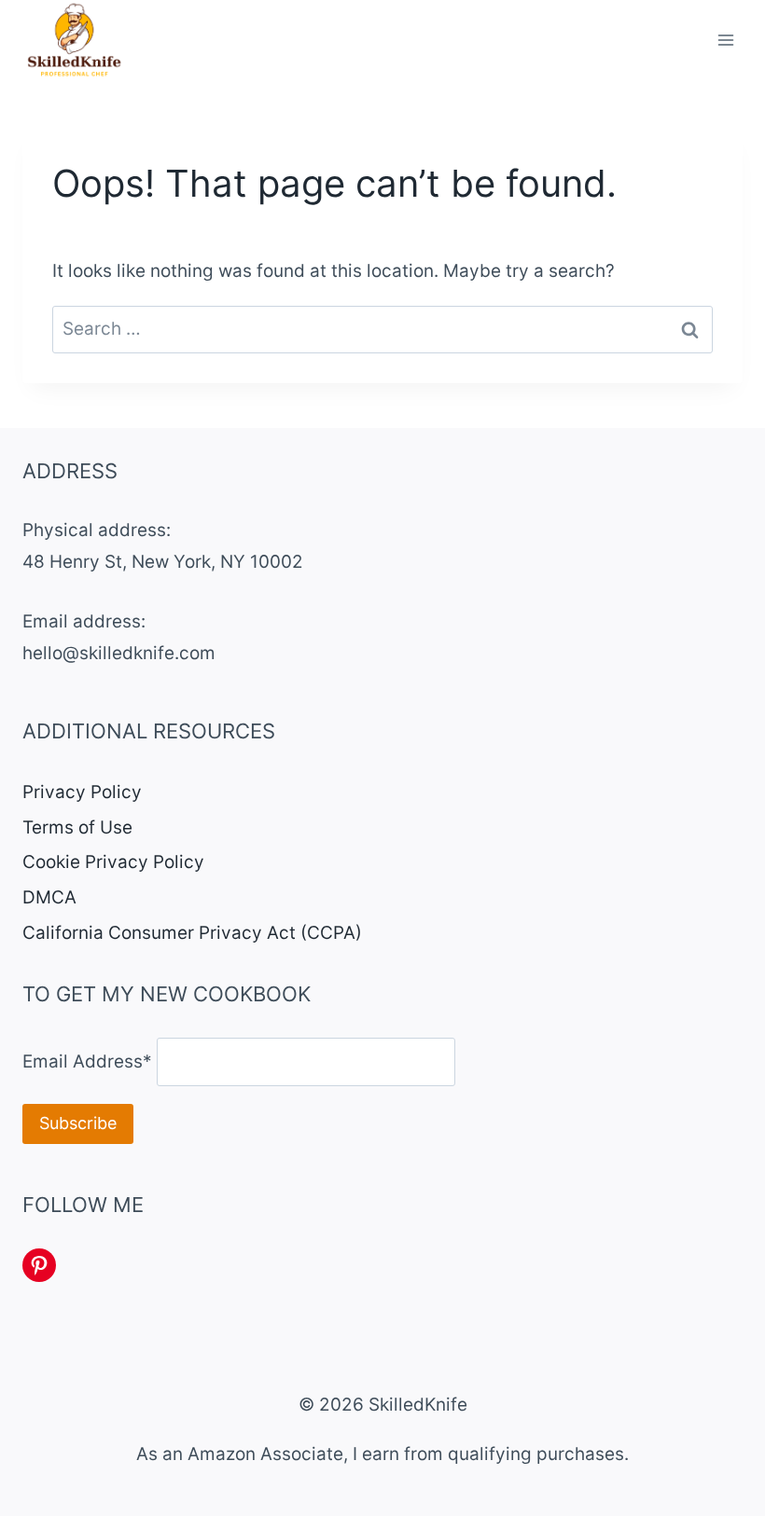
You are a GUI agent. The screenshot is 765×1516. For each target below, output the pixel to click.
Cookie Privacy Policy (113, 862)
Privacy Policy (82, 792)
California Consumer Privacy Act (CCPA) (192, 933)
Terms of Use (77, 827)
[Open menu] (725, 40)
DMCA (49, 897)
